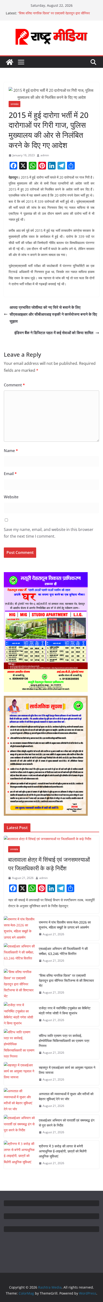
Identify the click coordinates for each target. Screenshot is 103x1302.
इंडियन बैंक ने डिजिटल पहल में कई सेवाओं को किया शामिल (53, 332)
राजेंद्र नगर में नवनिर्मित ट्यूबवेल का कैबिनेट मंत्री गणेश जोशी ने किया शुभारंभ (65, 1010)
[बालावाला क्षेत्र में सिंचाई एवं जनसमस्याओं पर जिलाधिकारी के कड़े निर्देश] (51, 839)
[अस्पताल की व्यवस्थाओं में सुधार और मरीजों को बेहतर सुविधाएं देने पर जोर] (19, 1100)
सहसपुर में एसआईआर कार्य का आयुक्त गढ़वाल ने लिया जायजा (67, 1070)
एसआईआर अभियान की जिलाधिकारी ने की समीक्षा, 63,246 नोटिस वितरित (63, 951)
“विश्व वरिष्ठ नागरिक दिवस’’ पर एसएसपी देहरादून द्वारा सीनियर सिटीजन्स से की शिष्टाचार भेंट (66, 980)
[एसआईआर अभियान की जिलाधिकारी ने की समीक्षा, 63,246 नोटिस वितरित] (19, 954)
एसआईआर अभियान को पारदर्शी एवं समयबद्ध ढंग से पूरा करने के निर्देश (66, 1123)
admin (44, 155)
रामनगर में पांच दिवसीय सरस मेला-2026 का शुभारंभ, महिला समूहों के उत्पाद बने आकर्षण (65, 925)
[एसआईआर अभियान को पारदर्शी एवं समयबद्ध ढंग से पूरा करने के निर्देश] (19, 1126)
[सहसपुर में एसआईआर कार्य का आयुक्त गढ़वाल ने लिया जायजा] (19, 1073)
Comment (14, 385)
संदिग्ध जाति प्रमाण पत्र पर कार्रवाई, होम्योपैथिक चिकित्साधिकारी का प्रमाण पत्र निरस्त (64, 1040)
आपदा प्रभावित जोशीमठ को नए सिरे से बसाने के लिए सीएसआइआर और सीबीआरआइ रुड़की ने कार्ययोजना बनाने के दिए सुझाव (53, 314)
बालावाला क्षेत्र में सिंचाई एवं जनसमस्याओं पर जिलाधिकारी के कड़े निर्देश (49, 863)
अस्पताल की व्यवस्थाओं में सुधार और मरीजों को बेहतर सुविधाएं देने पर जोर (66, 1096)
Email (10, 473)
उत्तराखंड (14, 104)
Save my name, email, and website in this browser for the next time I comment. (48, 533)
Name (11, 450)
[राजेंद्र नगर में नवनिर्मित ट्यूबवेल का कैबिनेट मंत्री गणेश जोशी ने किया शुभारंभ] (19, 1014)
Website (11, 497)
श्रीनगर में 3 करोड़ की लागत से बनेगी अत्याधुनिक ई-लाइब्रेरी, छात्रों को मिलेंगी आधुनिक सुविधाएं (62, 1151)
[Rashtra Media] (9, 62)
